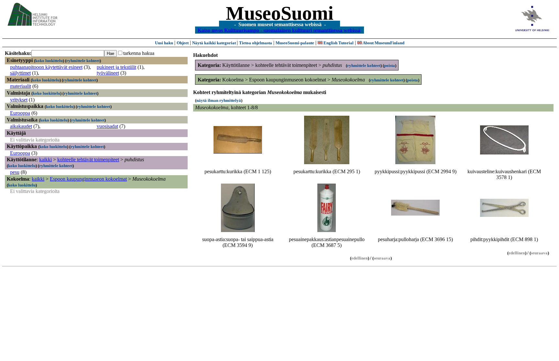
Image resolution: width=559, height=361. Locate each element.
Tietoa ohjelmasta (255, 42)
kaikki (45, 159)
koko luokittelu (49, 60)
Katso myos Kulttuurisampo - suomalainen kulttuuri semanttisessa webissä (279, 30)
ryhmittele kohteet (83, 60)
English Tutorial (338, 42)
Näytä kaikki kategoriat (214, 42)
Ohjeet (183, 42)
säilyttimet (20, 73)
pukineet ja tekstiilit (116, 67)
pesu (14, 172)
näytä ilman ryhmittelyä (218, 100)
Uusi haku (164, 42)
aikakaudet (21, 126)
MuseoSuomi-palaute (295, 42)
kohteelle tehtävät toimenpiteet (88, 159)
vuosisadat (107, 126)
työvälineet (108, 73)
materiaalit (20, 86)
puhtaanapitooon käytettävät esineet (46, 67)
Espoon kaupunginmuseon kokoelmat (88, 179)
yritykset (18, 99)
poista (389, 65)
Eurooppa (20, 113)
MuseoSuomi (280, 13)
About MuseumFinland (383, 42)
